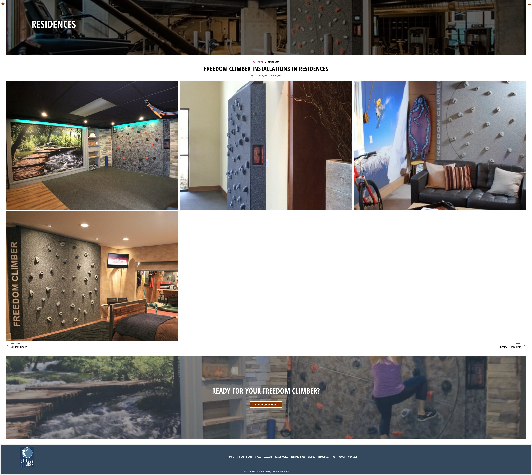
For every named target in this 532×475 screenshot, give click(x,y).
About (342, 456)
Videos (311, 456)
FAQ (334, 456)
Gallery (268, 456)
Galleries (258, 62)
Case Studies (281, 456)
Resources (323, 456)
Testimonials (298, 456)
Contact (352, 456)
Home (231, 456)
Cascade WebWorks (280, 471)
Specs (258, 456)
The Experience (244, 456)
